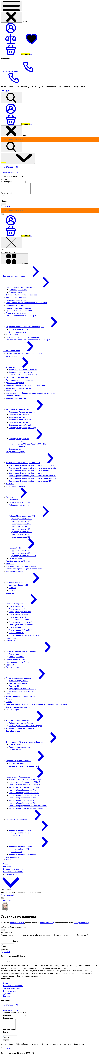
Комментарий (82, 935)
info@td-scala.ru (10, 874)
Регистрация (6, 900)
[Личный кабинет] (11, 113)
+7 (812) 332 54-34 (10, 71)
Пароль (34, 892)
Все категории (24, 263)
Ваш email (58, 935)
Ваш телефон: (6, 182)
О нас (5, 864)
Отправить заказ (4, 949)
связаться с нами (17, 923)
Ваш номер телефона (31, 935)
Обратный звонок (10, 172)
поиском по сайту (47, 923)
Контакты (7, 866)
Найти (2, 214)
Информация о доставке (13, 869)
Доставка (7, 994)
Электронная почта (9, 892)
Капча (3, 196)
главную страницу (81, 923)
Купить (2, 930)
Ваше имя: (5, 179)
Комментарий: (7, 193)
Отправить (3, 203)
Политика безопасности (13, 872)
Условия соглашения (11, 988)
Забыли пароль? (7, 895)
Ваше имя (5, 935)
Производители (9, 991)
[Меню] (11, 6)
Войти (2, 897)
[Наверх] (11, 887)
